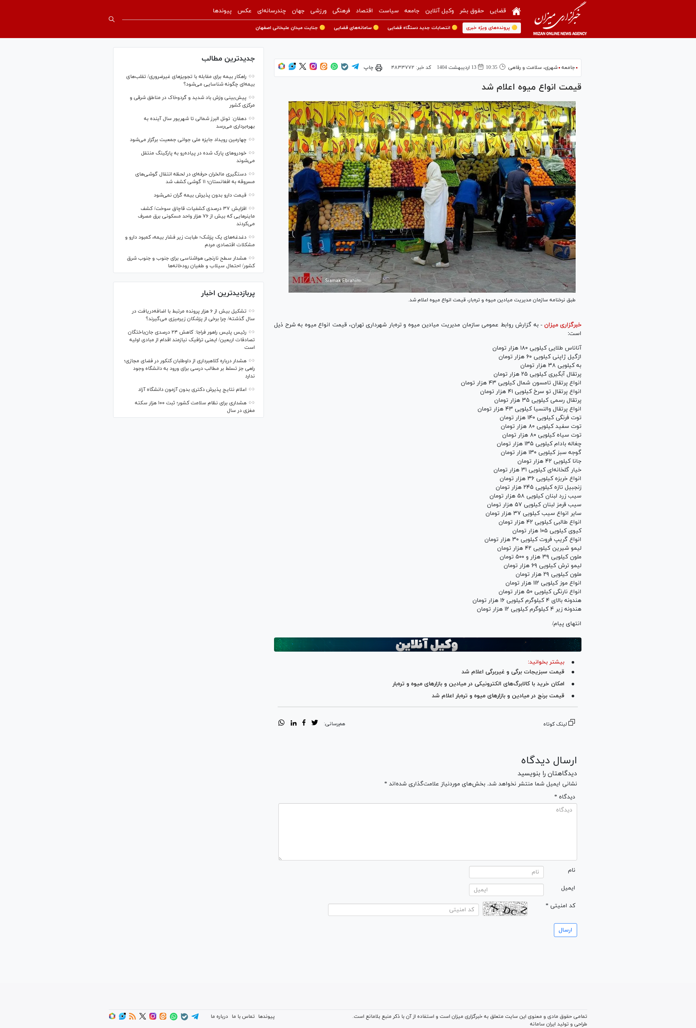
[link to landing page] (560, 19)
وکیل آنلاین (439, 11)
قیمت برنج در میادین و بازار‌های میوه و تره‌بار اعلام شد (498, 696)
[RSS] (132, 1018)
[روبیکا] (281, 68)
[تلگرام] (355, 68)
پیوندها (222, 11)
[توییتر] (302, 68)
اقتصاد (364, 11)
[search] (112, 19)
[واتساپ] (334, 68)
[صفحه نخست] (516, 10)
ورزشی (318, 11)
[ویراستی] (292, 68)
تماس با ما (243, 1016)
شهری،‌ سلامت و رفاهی (533, 67)
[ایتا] (323, 68)
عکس (244, 11)
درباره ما (219, 1016)
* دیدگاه (564, 797)
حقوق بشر (472, 11)
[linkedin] (293, 723)
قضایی (498, 11)
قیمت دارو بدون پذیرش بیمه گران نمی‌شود (200, 195)
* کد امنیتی (560, 906)
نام (571, 870)
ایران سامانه (543, 1024)
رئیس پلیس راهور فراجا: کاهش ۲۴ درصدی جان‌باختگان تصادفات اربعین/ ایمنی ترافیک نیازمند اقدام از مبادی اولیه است (191, 340)
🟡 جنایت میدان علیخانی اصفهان (290, 28)
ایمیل (568, 888)
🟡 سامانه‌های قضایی (356, 28)
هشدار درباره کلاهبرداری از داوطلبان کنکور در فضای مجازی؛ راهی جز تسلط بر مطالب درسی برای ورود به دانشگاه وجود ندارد (189, 369)
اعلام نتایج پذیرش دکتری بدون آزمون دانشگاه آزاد (192, 389)
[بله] (344, 69)
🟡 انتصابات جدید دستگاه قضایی (422, 28)
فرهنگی (341, 11)
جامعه (412, 11)
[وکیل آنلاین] (427, 644)
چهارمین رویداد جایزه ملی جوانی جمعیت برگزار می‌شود (188, 139)
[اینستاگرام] (313, 68)
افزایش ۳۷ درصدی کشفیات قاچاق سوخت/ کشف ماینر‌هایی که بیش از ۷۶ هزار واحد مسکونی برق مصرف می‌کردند (196, 216)
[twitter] (314, 724)
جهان (298, 11)
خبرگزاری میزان (562, 325)
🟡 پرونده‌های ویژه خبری (491, 28)
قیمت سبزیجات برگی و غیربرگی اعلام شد (512, 672)
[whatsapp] (281, 723)
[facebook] (304, 723)
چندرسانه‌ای (271, 11)
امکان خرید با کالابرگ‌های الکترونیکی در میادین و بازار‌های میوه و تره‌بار (478, 684)
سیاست (389, 11)
